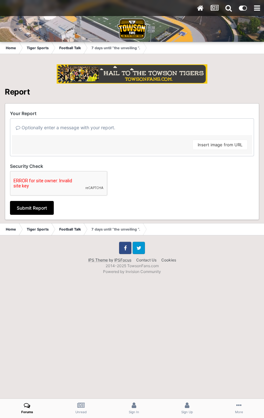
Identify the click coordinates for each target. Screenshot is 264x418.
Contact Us (146, 260)
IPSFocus (122, 260)
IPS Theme (98, 260)
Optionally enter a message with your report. (67, 127)
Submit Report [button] (32, 208)
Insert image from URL (220, 144)
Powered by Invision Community (132, 271)
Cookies (168, 260)
